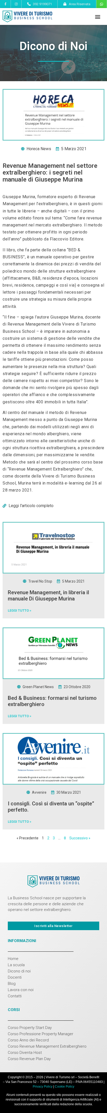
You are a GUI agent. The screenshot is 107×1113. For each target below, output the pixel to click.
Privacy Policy (42, 1086)
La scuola (16, 965)
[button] (97, 16)
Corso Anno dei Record (28, 1040)
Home (13, 958)
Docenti (15, 977)
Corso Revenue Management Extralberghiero (47, 1046)
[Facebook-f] (5, 4)
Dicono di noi (19, 971)
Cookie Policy (64, 1086)
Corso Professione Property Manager (40, 1034)
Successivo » (79, 838)
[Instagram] (16, 4)
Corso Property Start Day (30, 1027)
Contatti (15, 996)
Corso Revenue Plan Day (29, 1058)
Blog (12, 983)
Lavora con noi (21, 989)
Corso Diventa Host (25, 1052)
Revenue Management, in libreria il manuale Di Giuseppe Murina (48, 595)
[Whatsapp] (101, 4)
